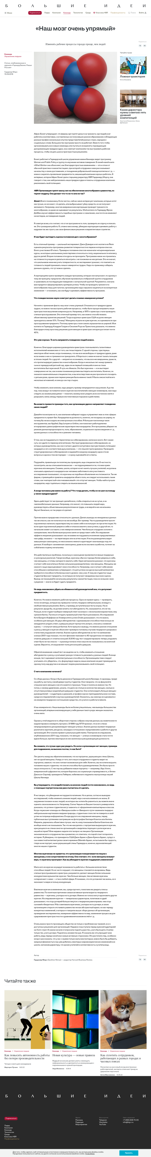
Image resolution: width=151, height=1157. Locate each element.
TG (140, 45)
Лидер (47, 13)
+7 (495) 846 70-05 (131, 1120)
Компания (56, 13)
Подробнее (90, 1154)
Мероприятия (81, 1125)
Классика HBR (102, 13)
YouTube (102, 1125)
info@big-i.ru (128, 1122)
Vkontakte (103, 1122)
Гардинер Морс (10, 72)
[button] (132, 13)
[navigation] (76, 13)
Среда (88, 13)
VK (145, 45)
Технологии (78, 13)
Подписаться (35, 13)
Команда (67, 13)
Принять (129, 1153)
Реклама (79, 1120)
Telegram (103, 1120)
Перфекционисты (118, 13)
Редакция (79, 1122)
